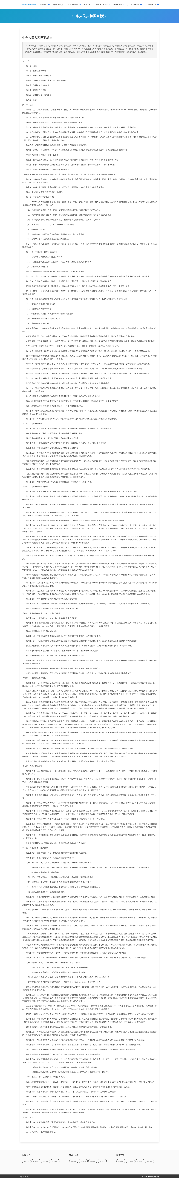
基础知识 (73, 1161)
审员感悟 (140, 1161)
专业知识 (83, 1161)
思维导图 (26, 1161)
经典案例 (92, 1161)
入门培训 (130, 1161)
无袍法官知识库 (24, 1177)
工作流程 (120, 1161)
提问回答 (149, 1161)
